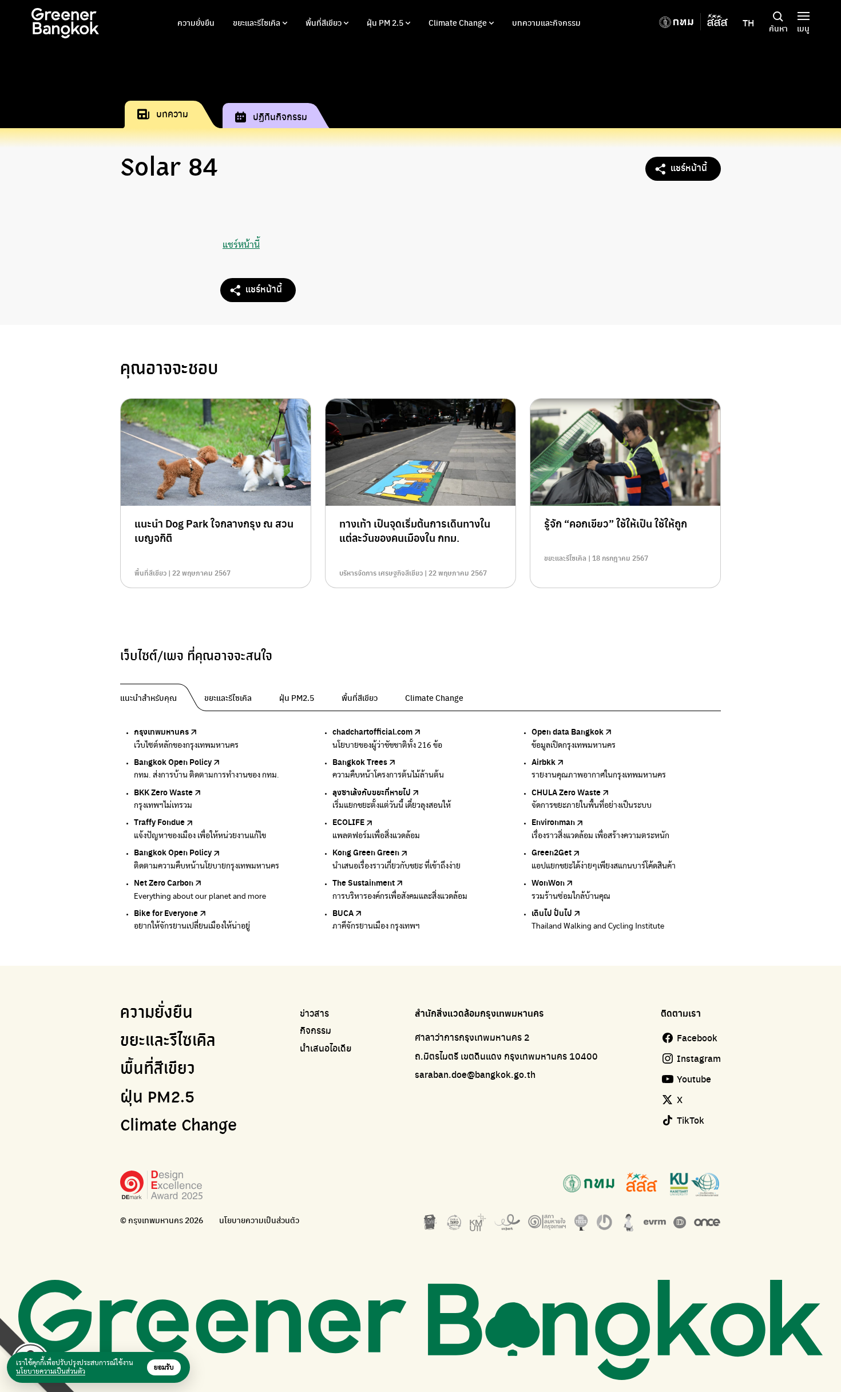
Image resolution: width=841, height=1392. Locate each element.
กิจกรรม (315, 1030)
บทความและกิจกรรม (546, 22)
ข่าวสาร (314, 1013)
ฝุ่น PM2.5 (157, 1098)
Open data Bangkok (567, 731)
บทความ (172, 113)
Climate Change (458, 22)
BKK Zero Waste (163, 792)
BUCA (343, 912)
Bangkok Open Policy (173, 761)
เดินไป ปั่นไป (551, 912)
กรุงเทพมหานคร (161, 731)
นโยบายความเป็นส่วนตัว (259, 1220)
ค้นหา (778, 28)
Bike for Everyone (166, 912)
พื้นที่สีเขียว (324, 22)
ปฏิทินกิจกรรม (280, 116)
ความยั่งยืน (196, 22)
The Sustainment (363, 882)
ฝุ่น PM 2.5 (385, 22)
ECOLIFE (348, 821)
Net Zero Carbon (163, 882)
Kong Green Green (365, 852)
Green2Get (551, 852)
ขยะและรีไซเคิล (256, 22)
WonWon (548, 882)
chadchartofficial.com (372, 731)
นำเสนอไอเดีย (326, 1048)
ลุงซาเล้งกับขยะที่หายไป (371, 792)
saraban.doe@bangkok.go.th (475, 1074)
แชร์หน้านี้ (689, 167)
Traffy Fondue (159, 821)
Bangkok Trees (359, 761)
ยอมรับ (164, 1367)
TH (748, 23)
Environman (553, 821)
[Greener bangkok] (65, 23)
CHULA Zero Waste (566, 792)
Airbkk (543, 761)
